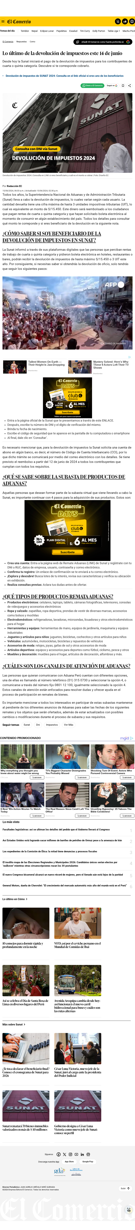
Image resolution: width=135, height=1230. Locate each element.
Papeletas (61, 31)
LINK (91, 563)
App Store (69, 1161)
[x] (65, 1154)
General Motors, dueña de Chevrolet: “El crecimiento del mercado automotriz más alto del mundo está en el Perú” (65, 885)
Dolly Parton (99, 31)
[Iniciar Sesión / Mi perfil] (132, 21)
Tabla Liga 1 (114, 31)
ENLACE (107, 420)
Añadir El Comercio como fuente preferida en (102, 42)
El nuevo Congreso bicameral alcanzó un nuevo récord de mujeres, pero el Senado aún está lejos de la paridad (63, 874)
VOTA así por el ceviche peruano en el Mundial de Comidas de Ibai (77, 945)
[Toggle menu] (3, 21)
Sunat (27, 724)
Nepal (35, 31)
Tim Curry (85, 31)
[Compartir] (130, 85)
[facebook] (59, 1154)
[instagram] (70, 1154)
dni (38, 724)
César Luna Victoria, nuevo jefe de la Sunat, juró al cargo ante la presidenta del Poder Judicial (77, 1072)
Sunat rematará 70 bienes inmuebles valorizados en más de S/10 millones (25, 1127)
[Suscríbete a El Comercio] (124, 21)
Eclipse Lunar (47, 31)
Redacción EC (14, 186)
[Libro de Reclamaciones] (76, 1171)
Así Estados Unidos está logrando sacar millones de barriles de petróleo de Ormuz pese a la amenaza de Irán (62, 840)
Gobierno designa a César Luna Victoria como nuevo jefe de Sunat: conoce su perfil (75, 1129)
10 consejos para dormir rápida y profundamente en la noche (22, 945)
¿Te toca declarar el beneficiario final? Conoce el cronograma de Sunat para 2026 (25, 1072)
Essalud (73, 31)
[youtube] (76, 1154)
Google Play (87, 1161)
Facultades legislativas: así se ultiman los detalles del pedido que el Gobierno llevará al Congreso (56, 829)
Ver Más (68, 724)
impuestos (52, 724)
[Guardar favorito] (123, 85)
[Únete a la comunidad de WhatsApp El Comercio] (92, 85)
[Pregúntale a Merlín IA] (128, 1210)
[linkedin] (82, 1154)
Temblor (25, 31)
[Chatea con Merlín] (118, 21)
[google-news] (88, 1154)
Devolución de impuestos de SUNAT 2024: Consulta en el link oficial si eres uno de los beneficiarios (64, 75)
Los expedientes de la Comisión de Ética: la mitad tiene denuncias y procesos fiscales (50, 851)
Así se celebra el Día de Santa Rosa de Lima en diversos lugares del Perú (25, 1002)
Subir (123, 1189)
